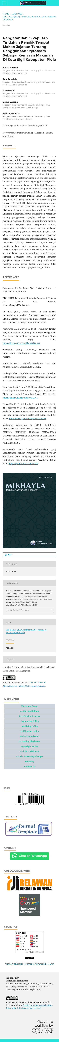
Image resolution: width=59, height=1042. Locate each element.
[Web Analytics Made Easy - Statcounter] (29, 958)
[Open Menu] (4, 3)
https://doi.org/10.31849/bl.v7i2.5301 (20, 397)
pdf (9, 554)
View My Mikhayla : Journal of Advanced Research (29, 963)
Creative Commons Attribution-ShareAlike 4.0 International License (29, 1006)
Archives (17, 14)
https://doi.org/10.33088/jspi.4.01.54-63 (27, 418)
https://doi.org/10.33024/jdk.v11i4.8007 (21, 343)
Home (6, 14)
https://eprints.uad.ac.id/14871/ (23, 463)
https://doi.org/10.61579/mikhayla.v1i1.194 (28, 125)
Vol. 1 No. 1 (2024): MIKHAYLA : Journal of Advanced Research (29, 18)
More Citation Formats (18, 610)
